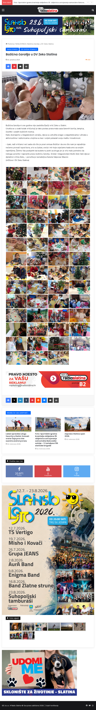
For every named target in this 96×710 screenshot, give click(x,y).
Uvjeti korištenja (52, 706)
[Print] (26, 66)
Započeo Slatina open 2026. (25, 2)
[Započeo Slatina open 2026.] (77, 424)
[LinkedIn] (20, 400)
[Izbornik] (3, 11)
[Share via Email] (20, 66)
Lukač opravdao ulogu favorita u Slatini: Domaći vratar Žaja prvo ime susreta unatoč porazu (17, 437)
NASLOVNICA (21, 44)
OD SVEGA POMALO (29, 49)
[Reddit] (38, 400)
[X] (14, 400)
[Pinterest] (14, 66)
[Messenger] (44, 400)
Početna (10, 44)
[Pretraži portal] (93, 11)
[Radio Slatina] (48, 10)
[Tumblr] (26, 400)
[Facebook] (8, 66)
